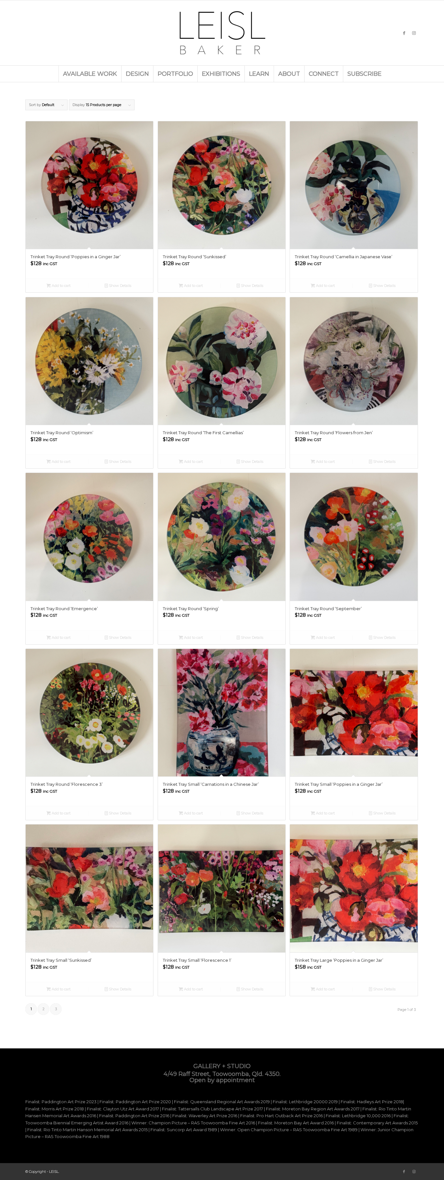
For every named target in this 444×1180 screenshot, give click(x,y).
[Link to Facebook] (404, 33)
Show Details (119, 285)
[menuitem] (90, 74)
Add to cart (61, 285)
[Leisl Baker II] (222, 32)
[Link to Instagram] (414, 33)
